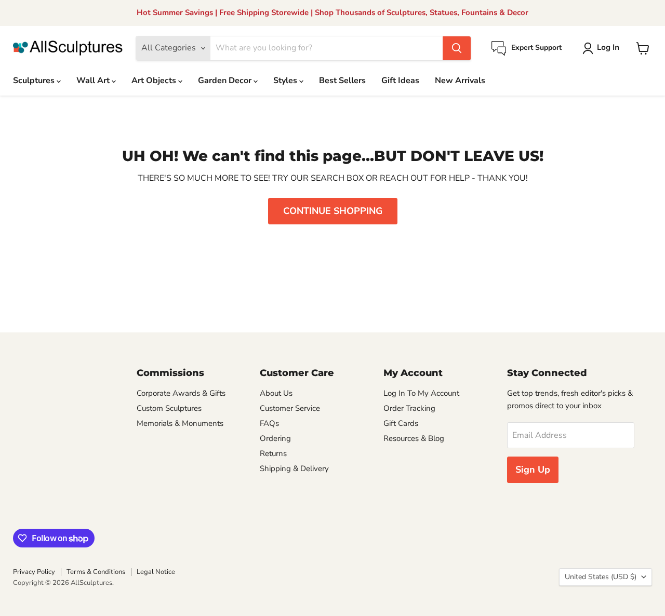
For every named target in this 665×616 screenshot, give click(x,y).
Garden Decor (226, 80)
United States (600, 577)
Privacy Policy (34, 572)
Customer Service (290, 408)
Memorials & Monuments (180, 423)
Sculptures (35, 80)
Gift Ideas (400, 80)
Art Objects (154, 80)
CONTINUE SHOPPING (332, 211)
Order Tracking (409, 408)
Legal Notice (156, 572)
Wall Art (94, 80)
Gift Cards (400, 423)
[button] (602, 48)
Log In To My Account (421, 393)
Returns (273, 453)
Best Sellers (342, 80)
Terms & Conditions (95, 572)
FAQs (269, 423)
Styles (286, 80)
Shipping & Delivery (294, 468)
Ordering (275, 438)
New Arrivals (460, 80)
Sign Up (532, 469)
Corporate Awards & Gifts (181, 393)
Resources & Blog (413, 438)
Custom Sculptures (169, 408)
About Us (276, 393)
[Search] (457, 48)
